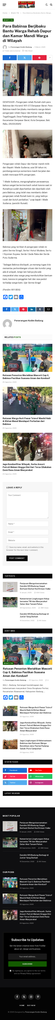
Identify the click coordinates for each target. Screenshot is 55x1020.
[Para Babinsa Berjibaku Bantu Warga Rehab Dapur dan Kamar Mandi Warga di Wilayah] (27, 80)
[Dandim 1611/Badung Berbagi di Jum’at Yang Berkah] (10, 617)
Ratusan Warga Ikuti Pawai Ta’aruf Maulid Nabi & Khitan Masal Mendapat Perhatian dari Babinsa (27, 421)
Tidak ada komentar (13, 51)
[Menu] (4, 5)
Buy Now (31, 1005)
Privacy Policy (25, 974)
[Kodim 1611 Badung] (26, 4)
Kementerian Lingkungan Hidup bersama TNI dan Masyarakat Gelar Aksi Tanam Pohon (34, 601)
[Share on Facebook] (10, 57)
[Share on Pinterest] (39, 57)
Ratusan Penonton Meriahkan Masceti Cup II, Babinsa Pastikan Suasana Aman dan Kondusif (27, 672)
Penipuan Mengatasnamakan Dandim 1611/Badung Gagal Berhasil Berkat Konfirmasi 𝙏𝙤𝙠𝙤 (35, 586)
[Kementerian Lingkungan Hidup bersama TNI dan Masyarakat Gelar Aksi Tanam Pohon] (10, 602)
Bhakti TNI (8, 20)
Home (22, 1005)
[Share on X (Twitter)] (24, 57)
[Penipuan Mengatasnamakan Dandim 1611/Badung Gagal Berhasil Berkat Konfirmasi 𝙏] (10, 587)
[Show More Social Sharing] (49, 57)
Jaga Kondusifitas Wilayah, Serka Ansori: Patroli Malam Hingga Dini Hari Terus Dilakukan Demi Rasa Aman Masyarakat (27, 467)
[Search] (51, 5)
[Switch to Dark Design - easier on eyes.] (46, 4)
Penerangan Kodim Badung (21, 47)
